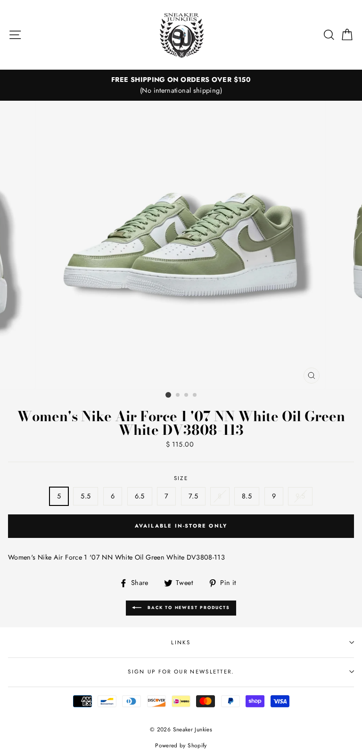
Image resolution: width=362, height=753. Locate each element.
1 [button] (168, 395)
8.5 (247, 496)
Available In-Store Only (181, 525)
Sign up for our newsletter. (181, 671)
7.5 (193, 496)
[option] (181, 85)
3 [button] (186, 395)
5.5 (85, 496)
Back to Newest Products (187, 607)
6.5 (140, 496)
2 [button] (178, 395)
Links (181, 642)
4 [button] (195, 395)
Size (181, 478)
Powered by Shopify (181, 745)
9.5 (300, 496)
